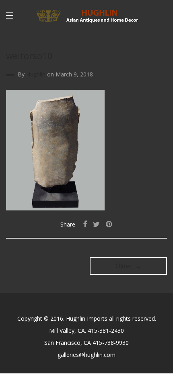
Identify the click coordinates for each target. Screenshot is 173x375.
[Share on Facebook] (85, 224)
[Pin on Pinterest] (109, 224)
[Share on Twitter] (96, 224)
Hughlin (35, 74)
